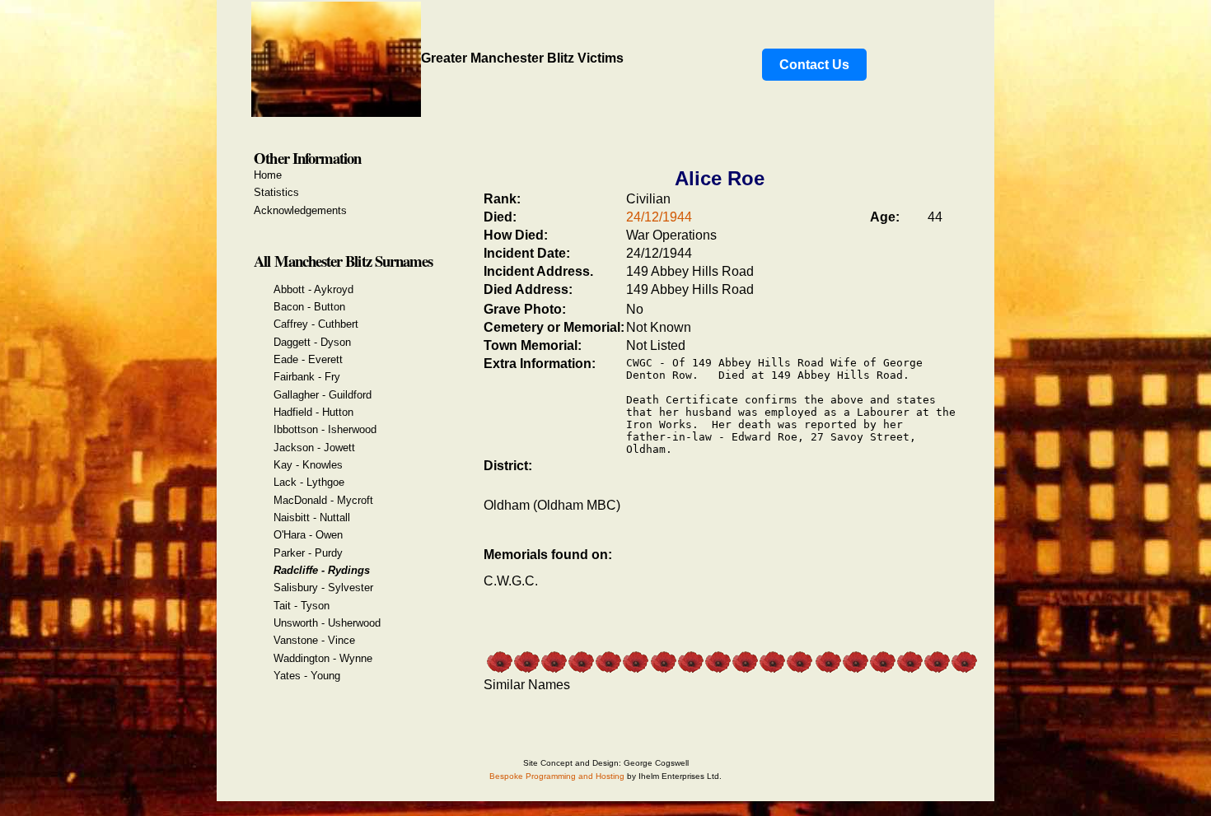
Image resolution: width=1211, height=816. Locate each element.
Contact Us (814, 65)
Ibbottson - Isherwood (325, 429)
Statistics (276, 192)
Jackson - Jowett (314, 447)
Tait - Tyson (302, 605)
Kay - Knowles (308, 465)
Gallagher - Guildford (323, 395)
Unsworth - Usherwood (327, 623)
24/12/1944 (659, 217)
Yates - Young (307, 675)
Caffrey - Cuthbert (316, 324)
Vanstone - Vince (314, 640)
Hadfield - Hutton (313, 412)
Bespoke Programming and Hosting (556, 776)
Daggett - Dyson (312, 342)
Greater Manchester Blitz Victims (522, 58)
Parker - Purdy (308, 553)
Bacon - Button (309, 307)
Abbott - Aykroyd (313, 289)
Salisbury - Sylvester (323, 587)
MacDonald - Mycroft (323, 500)
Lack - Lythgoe (309, 482)
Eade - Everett (308, 359)
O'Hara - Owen (308, 535)
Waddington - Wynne (323, 658)
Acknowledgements (300, 210)
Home (268, 175)
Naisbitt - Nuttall (312, 517)
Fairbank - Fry (307, 377)
